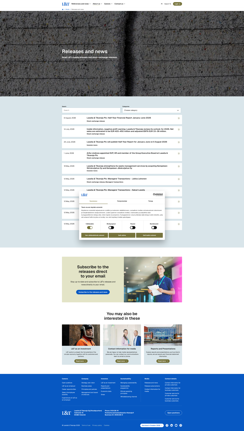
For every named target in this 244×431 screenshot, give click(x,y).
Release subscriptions (152, 386)
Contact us (118, 4)
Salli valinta (122, 235)
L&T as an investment (108, 383)
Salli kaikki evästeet (149, 235)
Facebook (167, 425)
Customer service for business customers (172, 400)
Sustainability (125, 379)
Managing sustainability (128, 383)
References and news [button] (80, 4)
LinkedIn (171, 425)
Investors (104, 379)
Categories (125, 106)
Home (62, 9)
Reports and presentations (105, 387)
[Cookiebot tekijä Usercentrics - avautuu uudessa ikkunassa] (154, 194)
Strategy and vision (88, 383)
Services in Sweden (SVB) (151, 425)
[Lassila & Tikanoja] (66, 4)
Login (177, 4)
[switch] (111, 227)
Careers (65, 379)
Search (64, 106)
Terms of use (86, 425)
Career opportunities (69, 389)
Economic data (106, 391)
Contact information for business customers (172, 389)
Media (67, 9)
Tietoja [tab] (150, 201)
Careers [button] (107, 4)
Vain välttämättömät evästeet (94, 235)
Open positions (67, 383)
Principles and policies (89, 389)
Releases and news (77, 9)
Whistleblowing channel (128, 397)
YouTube (176, 425)
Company (84, 379)
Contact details (171, 379)
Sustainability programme (125, 387)
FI (162, 4)
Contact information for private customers (172, 384)
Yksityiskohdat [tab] (122, 201)
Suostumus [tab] (93, 201)
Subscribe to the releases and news (93, 292)
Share (103, 395)
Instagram (180, 425)
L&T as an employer (68, 386)
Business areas (86, 386)
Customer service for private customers (172, 394)
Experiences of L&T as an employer (69, 399)
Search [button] (166, 4)
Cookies (106, 425)
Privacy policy (97, 425)
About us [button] (96, 4)
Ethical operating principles (126, 392)
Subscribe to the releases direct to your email (93, 271)
